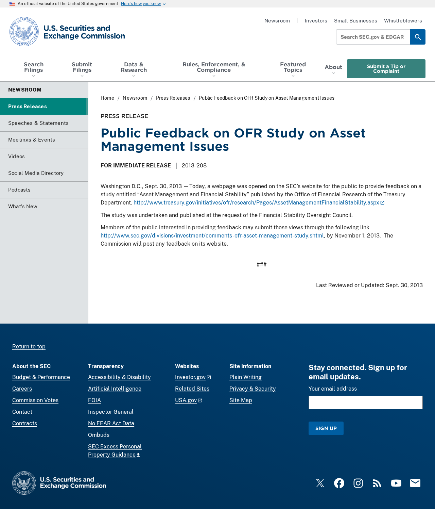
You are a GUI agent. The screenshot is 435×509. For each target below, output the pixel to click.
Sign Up (326, 428)
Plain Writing (245, 377)
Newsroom (277, 20)
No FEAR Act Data (111, 423)
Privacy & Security (252, 388)
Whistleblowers (403, 20)
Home (107, 98)
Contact (22, 412)
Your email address (333, 388)
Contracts (24, 423)
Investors (316, 20)
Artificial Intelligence (114, 388)
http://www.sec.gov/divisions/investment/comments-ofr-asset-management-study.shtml (212, 235)
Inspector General (111, 412)
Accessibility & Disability (119, 377)
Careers (22, 388)
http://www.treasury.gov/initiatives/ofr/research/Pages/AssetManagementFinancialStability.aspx (256, 202)
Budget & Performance (41, 377)
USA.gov (186, 400)
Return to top (29, 346)
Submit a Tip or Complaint (386, 68)
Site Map (240, 400)
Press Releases (173, 98)
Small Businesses (355, 20)
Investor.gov (190, 377)
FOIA (94, 400)
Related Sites (192, 388)
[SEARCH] (417, 37)
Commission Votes (35, 400)
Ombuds (98, 435)
